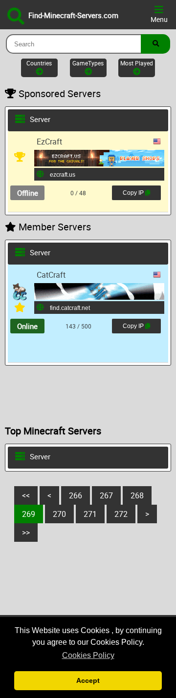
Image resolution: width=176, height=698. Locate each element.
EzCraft (49, 141)
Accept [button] (88, 680)
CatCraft (51, 274)
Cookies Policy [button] (88, 655)
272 (121, 514)
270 (59, 514)
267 (106, 495)
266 (75, 495)
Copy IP (132, 190)
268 (137, 495)
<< (26, 495)
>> (26, 532)
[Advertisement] (88, 394)
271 (90, 514)
